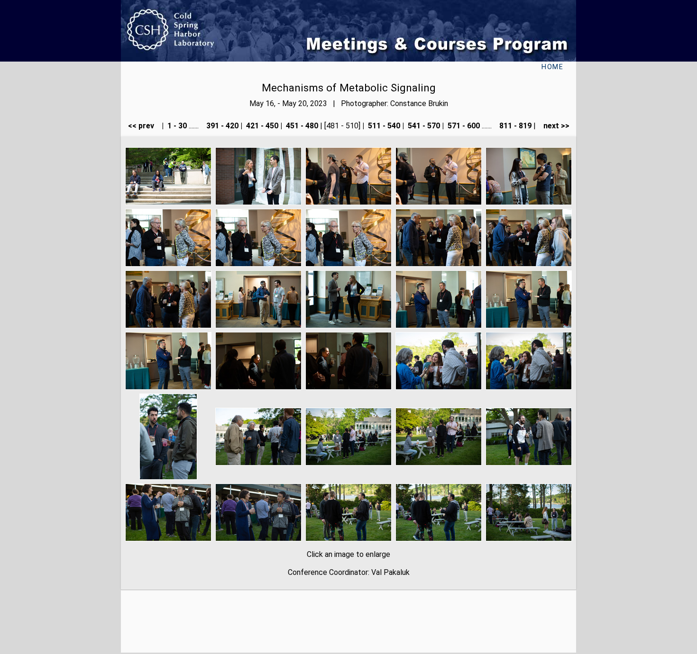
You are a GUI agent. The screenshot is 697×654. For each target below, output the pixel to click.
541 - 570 (423, 125)
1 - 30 (176, 125)
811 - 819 (514, 125)
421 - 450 (261, 125)
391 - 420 (221, 125)
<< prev (144, 125)
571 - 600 (463, 125)
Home (552, 67)
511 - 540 (383, 125)
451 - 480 (301, 125)
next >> (553, 125)
